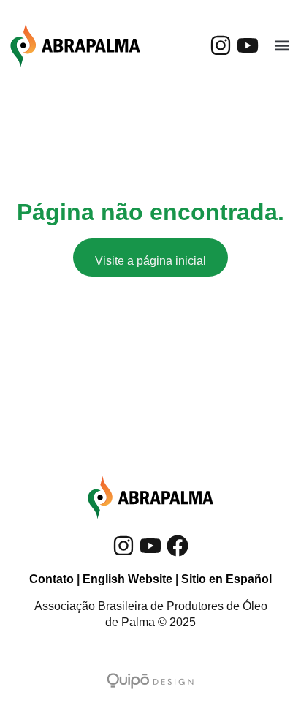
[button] (282, 46)
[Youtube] (248, 45)
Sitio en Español (226, 579)
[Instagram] (221, 45)
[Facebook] (177, 546)
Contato (51, 579)
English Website (127, 579)
